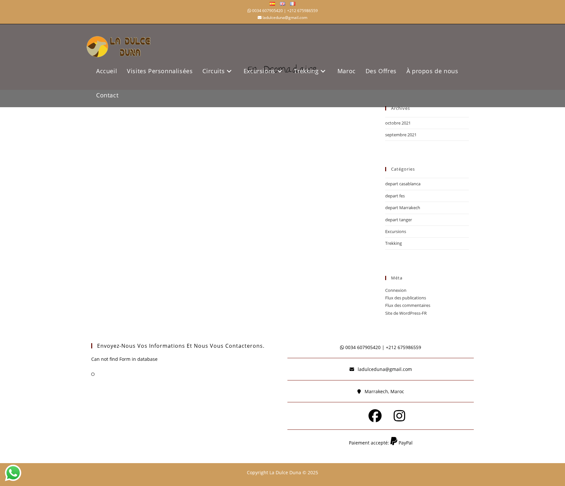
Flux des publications (405, 298)
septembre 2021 (401, 135)
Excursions (395, 231)
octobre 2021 (398, 123)
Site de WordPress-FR (406, 313)
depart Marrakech (402, 207)
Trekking (393, 243)
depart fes (395, 196)
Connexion (395, 290)
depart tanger (398, 220)
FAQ (102, 374)
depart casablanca (402, 184)
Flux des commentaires (407, 305)
